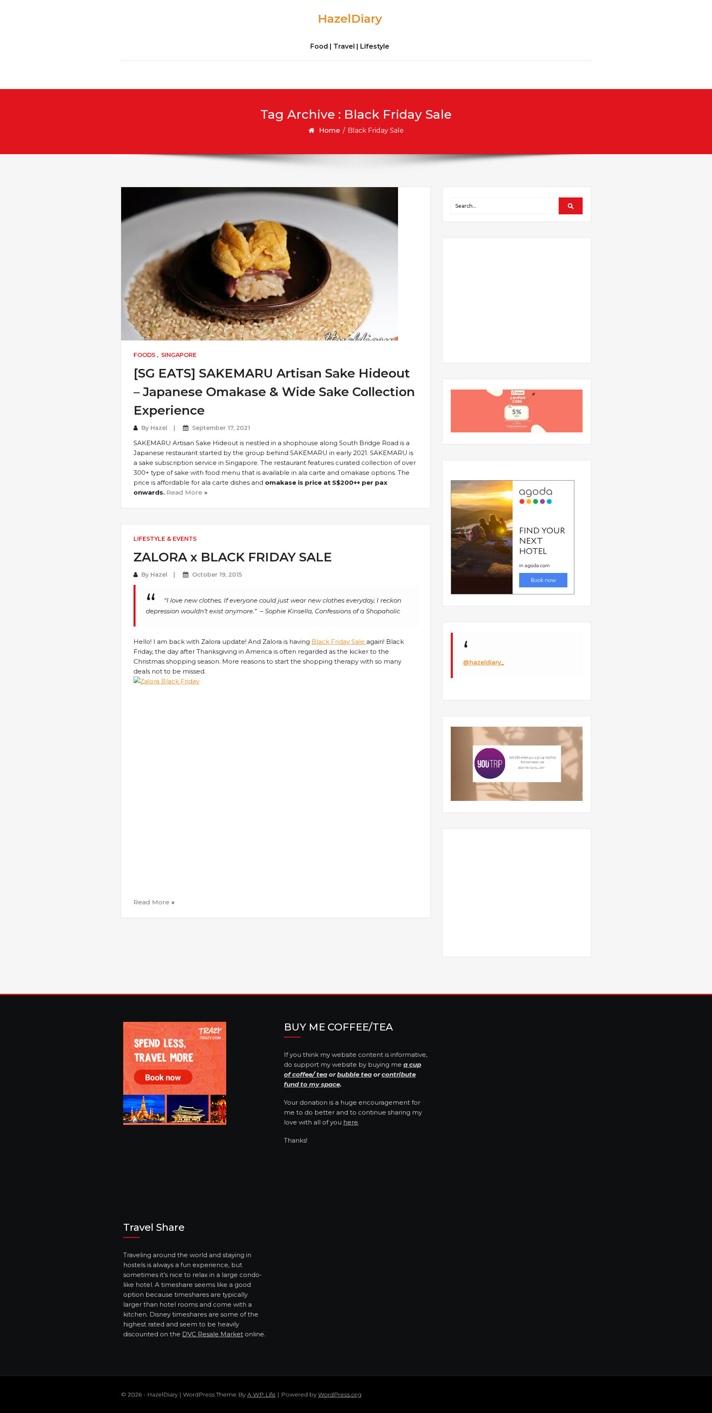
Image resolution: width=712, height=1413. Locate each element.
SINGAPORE (179, 355)
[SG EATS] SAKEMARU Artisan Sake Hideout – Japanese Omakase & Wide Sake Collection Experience (274, 392)
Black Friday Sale (339, 641)
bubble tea (354, 1074)
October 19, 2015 (217, 574)
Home (329, 130)
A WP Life (261, 1394)
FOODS (144, 355)
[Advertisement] (518, 299)
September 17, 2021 (221, 428)
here (350, 1122)
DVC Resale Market (212, 1334)
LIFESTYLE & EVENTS (165, 538)
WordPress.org (339, 1394)
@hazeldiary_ (483, 662)
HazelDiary (350, 19)
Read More (184, 492)
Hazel (158, 428)
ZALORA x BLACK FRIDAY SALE (233, 557)
